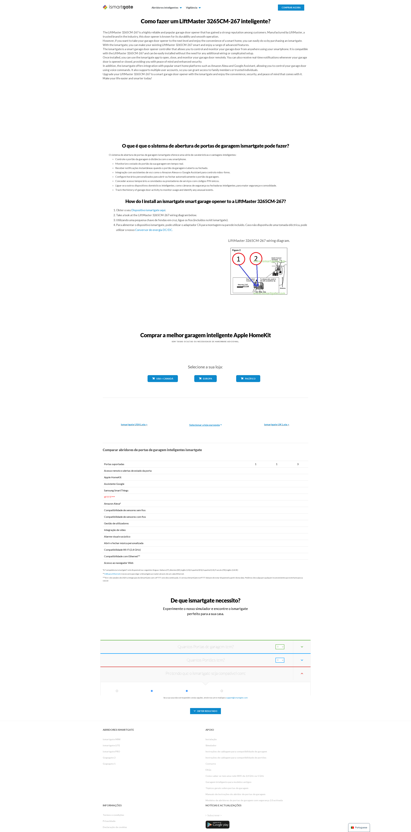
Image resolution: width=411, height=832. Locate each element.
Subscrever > (214, 815)
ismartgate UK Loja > (276, 424)
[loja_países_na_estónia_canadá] (162, 384)
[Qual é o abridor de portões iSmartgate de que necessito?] (284, 597)
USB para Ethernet (112, 574)
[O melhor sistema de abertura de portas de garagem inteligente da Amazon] (134, 407)
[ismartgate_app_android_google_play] (218, 825)
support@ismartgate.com (237, 697)
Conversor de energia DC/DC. (154, 230)
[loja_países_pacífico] (248, 384)
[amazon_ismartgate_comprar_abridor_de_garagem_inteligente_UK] (277, 407)
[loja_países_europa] (205, 384)
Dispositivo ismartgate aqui (148, 210)
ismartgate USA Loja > (134, 424)
